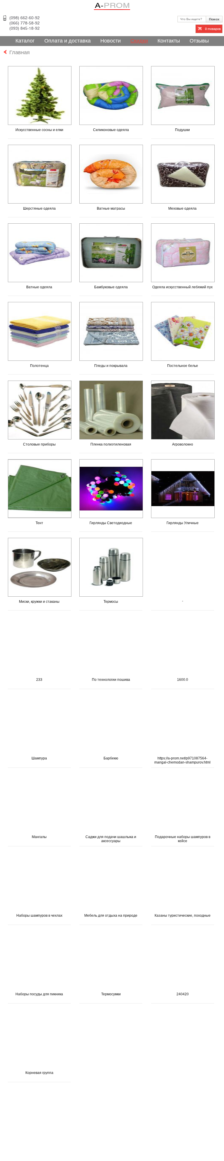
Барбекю (111, 758)
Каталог (25, 41)
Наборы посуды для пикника (39, 994)
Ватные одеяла (39, 287)
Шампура (39, 758)
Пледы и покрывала (110, 366)
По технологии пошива (111, 680)
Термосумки (111, 994)
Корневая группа (39, 1073)
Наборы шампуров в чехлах (39, 915)
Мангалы (39, 837)
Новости (110, 41)
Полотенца (39, 366)
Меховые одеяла (182, 208)
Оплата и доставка (67, 41)
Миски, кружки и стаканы (39, 602)
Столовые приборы (39, 444)
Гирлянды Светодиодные (111, 523)
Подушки (182, 130)
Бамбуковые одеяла (111, 287)
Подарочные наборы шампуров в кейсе (182, 839)
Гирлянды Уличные (183, 523)
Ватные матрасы (111, 208)
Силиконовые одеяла (111, 130)
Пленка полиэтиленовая (110, 444)
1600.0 (182, 680)
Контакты (169, 41)
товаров (213, 29)
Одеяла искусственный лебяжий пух (182, 287)
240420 (182, 994)
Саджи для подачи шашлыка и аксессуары (110, 839)
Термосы (111, 602)
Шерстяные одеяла (39, 208)
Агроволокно (182, 444)
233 (39, 680)
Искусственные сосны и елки (39, 130)
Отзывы (199, 41)
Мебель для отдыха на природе (110, 915)
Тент (39, 523)
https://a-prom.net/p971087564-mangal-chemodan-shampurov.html (182, 760)
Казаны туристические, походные (183, 915)
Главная (18, 52)
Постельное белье (182, 366)
